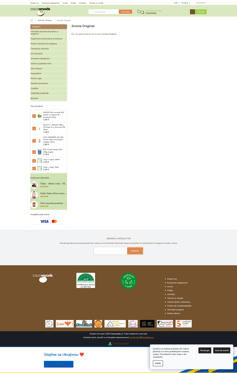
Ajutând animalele (39, 83)
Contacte (82, 3)
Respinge (204, 350)
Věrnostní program (175, 309)
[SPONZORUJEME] (98, 323)
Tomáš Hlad (134, 337)
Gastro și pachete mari (41, 63)
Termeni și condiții (96, 3)
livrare (65, 3)
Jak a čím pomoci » (58, 364)
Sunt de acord (221, 350)
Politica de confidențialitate (179, 306)
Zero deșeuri (36, 68)
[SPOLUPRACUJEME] (65, 323)
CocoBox (34, 88)
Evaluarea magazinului (51, 3)
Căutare (126, 12)
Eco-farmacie (37, 53)
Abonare (135, 251)
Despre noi (34, 3)
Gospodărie (36, 73)
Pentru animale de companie (44, 43)
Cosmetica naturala (40, 48)
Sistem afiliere (173, 313)
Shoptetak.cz (147, 337)
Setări (158, 363)
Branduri (35, 98)
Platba (73, 3)
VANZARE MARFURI (40, 93)
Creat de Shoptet (121, 343)
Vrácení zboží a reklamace (178, 302)
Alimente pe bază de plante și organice (44, 32)
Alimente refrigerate (40, 58)
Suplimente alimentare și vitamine (46, 38)
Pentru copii (36, 78)
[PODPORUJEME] (49, 323)
